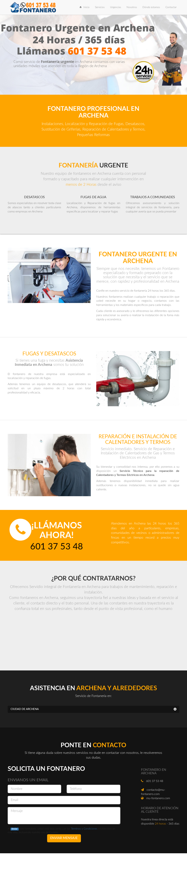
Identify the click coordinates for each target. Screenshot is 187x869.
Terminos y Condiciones (84, 828)
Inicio (86, 7)
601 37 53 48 (97, 50)
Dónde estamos (151, 7)
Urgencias (115, 7)
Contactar (171, 7)
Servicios (100, 7)
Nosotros (133, 7)
